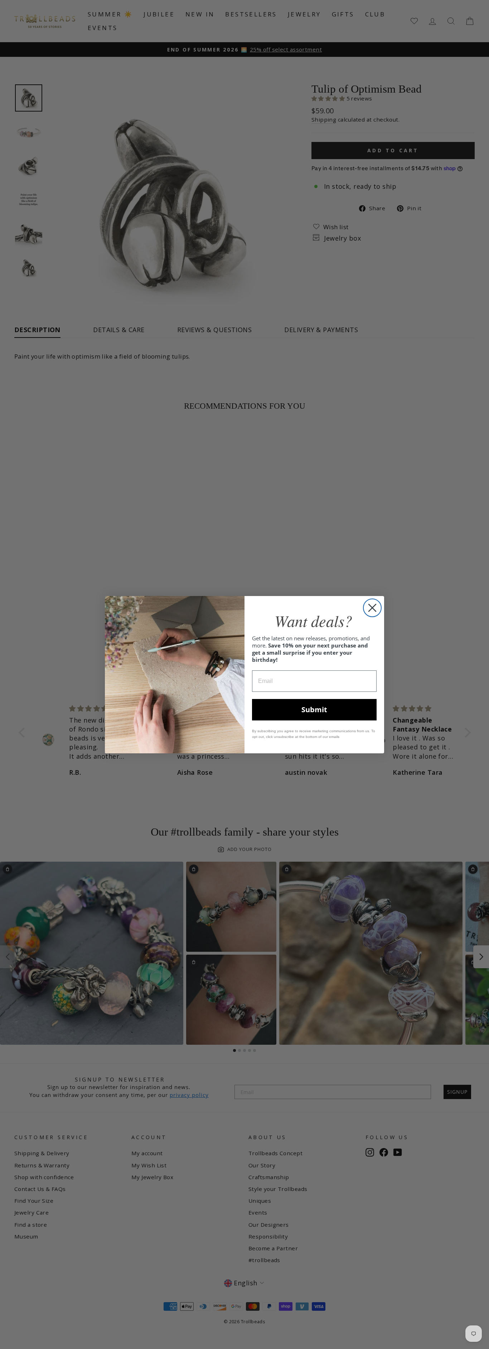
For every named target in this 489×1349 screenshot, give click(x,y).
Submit (314, 709)
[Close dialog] (372, 608)
